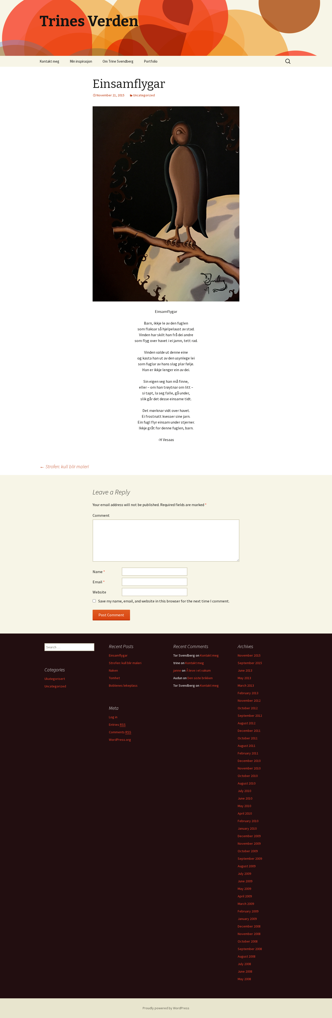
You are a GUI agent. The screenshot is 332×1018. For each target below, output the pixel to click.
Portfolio (150, 61)
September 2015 (250, 663)
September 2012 (250, 715)
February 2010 (248, 821)
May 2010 (244, 806)
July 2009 (244, 873)
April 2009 (245, 896)
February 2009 (248, 911)
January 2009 (247, 919)
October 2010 (248, 776)
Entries (117, 724)
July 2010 (244, 791)
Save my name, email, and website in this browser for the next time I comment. (163, 601)
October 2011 (248, 738)
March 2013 (246, 685)
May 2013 (244, 678)
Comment (101, 515)
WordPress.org (120, 739)
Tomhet (114, 678)
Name (99, 571)
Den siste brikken (200, 678)
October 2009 (248, 851)
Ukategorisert (54, 678)
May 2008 (244, 979)
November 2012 (249, 700)
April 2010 (245, 813)
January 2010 (247, 828)
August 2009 (246, 866)
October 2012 (248, 708)
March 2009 (246, 903)
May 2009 (244, 888)
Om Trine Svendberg (118, 61)
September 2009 (250, 858)
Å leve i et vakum (198, 670)
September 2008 (250, 949)
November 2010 (249, 768)
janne (177, 670)
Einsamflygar (118, 655)
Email (99, 581)
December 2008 (249, 926)
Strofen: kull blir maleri (64, 466)
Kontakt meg (49, 61)
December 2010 (249, 761)
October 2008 (248, 941)
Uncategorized (144, 95)
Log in (113, 717)
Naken (113, 670)
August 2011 (246, 745)
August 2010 (246, 783)
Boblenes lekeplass (123, 685)
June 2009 (245, 881)
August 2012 (246, 723)
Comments (120, 732)
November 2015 (249, 655)
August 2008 (246, 956)
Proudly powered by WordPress (166, 1008)
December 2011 (249, 730)
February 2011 (248, 753)
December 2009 (249, 836)
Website (99, 592)
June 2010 (245, 798)
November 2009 (249, 843)
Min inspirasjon (81, 61)
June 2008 (245, 971)
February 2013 (248, 693)
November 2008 (249, 934)
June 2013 (245, 670)
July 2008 (244, 964)
